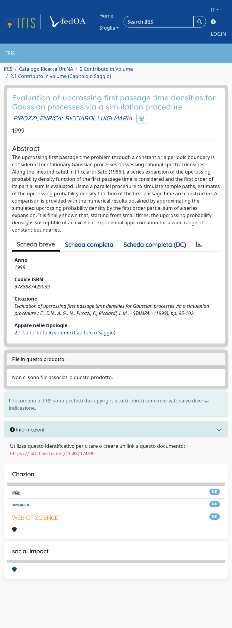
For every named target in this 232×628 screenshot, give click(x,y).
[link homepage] (22, 22)
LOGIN (218, 34)
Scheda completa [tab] (89, 244)
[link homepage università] (68, 22)
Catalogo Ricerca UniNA (46, 69)
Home (106, 15)
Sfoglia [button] (107, 27)
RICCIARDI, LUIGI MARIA (98, 118)
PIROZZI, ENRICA (37, 118)
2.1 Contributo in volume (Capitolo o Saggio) (60, 76)
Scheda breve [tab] (36, 244)
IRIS (8, 69)
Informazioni (29, 430)
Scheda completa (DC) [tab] (155, 244)
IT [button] (213, 9)
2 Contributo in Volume (106, 69)
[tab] (199, 244)
